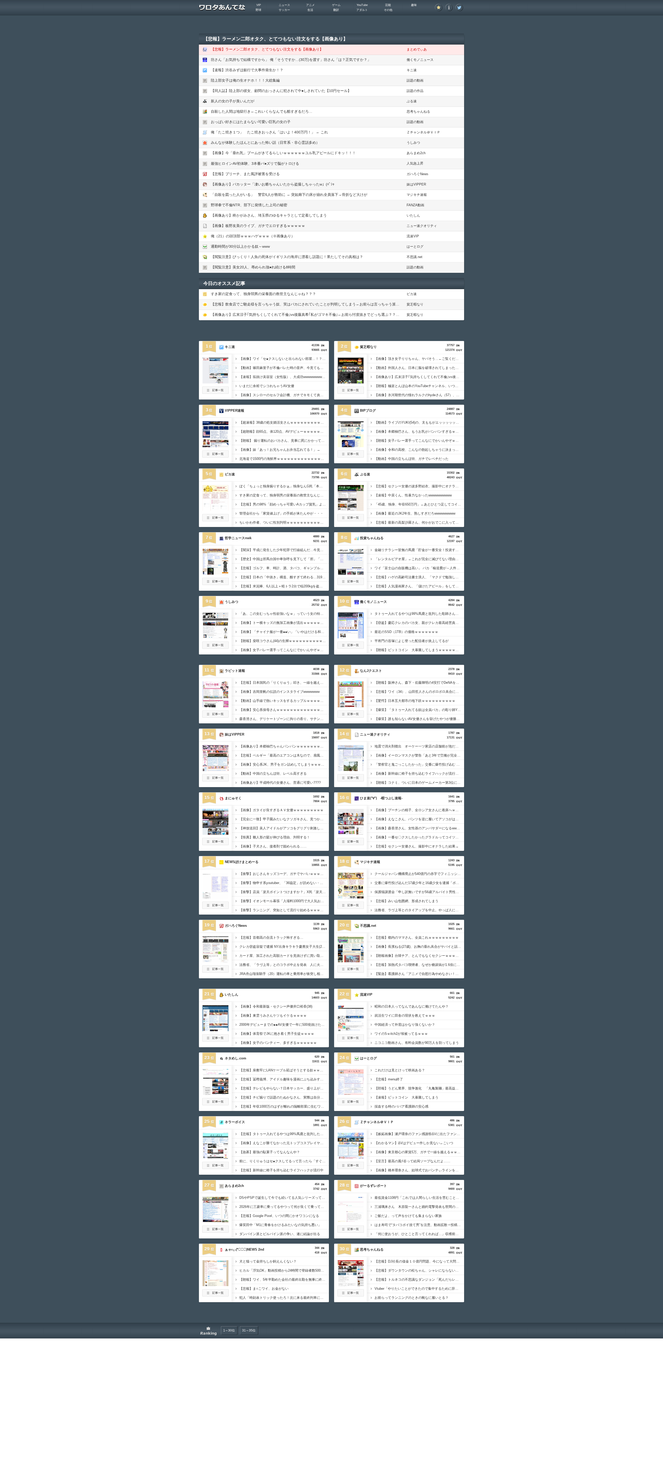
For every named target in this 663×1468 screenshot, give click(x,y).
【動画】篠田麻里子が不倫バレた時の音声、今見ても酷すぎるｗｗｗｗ (284, 368)
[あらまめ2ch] (215, 1221)
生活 (310, 9)
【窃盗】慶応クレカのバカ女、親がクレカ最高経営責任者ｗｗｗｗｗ (419, 623)
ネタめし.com (235, 1058)
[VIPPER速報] (215, 445)
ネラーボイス (235, 1122)
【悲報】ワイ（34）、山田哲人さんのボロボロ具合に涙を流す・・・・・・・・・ (419, 692)
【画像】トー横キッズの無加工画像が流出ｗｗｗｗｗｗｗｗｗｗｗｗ (284, 623)
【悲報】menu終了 (388, 1079)
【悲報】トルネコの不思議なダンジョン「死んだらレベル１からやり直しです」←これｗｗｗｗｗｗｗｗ (419, 1279)
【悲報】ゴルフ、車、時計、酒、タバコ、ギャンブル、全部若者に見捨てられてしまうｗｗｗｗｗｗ (284, 568)
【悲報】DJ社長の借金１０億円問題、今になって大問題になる (419, 1261)
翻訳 (336, 9)
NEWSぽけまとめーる (241, 862)
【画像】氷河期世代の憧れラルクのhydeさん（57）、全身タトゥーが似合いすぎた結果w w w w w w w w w (419, 395)
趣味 (414, 4)
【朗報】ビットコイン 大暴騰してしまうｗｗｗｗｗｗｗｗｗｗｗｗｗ (419, 650)
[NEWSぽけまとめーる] (215, 897)
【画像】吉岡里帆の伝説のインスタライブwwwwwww (279, 692)
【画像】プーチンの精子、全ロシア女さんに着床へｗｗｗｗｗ (419, 810)
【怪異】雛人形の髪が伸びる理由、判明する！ (274, 837)
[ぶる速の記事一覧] (350, 520)
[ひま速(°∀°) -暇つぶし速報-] (351, 833)
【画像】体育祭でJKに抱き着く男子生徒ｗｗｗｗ (276, 1034)
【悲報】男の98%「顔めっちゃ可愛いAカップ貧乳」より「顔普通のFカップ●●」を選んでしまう (284, 504)
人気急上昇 (415, 163)
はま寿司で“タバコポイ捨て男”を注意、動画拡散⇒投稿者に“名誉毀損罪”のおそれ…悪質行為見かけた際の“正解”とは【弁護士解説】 (419, 1225)
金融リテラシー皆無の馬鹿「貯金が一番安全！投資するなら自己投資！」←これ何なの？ (419, 550)
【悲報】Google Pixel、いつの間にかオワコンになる (279, 1216)
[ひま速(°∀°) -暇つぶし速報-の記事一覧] (350, 843)
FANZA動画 (415, 205)
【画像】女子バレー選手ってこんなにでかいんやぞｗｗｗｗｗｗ (284, 650)
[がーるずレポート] (351, 1221)
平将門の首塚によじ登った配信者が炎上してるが (411, 641)
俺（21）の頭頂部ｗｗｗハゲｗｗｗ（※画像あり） (253, 236)
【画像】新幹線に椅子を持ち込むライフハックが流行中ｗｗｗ (419, 773)
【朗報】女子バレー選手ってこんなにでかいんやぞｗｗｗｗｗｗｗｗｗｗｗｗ (419, 441)
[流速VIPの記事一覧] (350, 1040)
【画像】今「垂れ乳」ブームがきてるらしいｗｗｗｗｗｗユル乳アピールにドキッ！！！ (283, 153)
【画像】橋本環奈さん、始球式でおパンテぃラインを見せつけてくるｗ (419, 1170)
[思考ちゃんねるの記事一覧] (350, 1295)
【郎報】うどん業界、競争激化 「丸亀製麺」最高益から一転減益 (419, 1088)
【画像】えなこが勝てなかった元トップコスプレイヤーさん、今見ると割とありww (284, 1143)
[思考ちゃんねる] (351, 1284)
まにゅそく (233, 798)
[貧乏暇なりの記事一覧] (350, 392)
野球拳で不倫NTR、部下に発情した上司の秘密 (249, 205)
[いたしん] (215, 1029)
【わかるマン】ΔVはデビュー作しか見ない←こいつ (413, 1143)
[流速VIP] (351, 1029)
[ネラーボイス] (215, 1157)
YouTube (362, 4)
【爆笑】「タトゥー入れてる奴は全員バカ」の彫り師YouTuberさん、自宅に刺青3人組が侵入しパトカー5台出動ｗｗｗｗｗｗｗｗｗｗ (419, 710)
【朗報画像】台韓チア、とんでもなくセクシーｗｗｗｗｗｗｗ (419, 956)
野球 (258, 9)
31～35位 (249, 1330)
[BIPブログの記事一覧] (350, 456)
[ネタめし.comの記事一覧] (215, 1104)
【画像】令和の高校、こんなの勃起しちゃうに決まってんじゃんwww (419, 450)
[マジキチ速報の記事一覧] (350, 907)
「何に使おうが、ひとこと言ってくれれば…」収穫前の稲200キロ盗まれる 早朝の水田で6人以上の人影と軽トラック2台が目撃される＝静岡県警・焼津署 (419, 1234)
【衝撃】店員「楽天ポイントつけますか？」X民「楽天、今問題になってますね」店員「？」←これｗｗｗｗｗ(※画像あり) (284, 892)
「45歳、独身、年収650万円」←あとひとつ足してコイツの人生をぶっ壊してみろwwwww (419, 504)
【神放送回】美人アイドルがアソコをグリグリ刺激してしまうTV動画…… (284, 828)
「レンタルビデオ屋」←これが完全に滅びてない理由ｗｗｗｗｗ (419, 559)
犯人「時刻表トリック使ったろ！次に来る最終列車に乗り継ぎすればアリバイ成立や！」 (284, 1298)
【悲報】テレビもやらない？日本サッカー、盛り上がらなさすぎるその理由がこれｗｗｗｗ (284, 1088)
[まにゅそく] (215, 833)
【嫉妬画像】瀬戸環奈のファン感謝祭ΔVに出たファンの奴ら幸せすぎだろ (419, 1134)
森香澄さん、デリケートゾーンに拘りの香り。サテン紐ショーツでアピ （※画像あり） (284, 719)
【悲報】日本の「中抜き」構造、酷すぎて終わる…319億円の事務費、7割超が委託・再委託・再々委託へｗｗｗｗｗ (284, 577)
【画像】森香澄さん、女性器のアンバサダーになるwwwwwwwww (419, 828)
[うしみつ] (215, 637)
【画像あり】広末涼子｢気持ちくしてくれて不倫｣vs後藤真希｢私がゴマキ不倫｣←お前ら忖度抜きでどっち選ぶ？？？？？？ (310, 314)
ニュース (284, 4)
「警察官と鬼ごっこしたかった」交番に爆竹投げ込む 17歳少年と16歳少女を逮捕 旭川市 (419, 764)
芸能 (388, 4)
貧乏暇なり (415, 304)
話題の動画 (415, 80)
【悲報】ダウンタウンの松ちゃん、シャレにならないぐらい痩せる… (419, 1270)
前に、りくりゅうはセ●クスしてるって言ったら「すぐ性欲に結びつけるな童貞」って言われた (284, 1161)
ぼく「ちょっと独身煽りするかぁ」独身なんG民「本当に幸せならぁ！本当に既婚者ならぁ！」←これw (284, 486)
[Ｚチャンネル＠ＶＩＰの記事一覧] (350, 1167)
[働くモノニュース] (351, 637)
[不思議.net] (351, 961)
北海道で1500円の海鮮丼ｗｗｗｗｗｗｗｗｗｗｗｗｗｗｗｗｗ (284, 459)
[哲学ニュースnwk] (215, 573)
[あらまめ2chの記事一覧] (215, 1231)
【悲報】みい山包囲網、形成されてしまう (406, 901)
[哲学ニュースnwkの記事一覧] (215, 583)
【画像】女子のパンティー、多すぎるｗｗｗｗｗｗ (278, 1043)
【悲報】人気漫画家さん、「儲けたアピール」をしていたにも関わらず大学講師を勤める (419, 586)
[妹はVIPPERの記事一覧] (215, 780)
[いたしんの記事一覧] (215, 1040)
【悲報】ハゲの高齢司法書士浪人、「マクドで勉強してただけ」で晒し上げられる (419, 577)
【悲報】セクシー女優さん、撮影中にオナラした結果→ (416, 846)
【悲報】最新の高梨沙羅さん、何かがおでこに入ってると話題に (419, 522)
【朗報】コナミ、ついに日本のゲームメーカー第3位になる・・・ (419, 783)
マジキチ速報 (417, 195)
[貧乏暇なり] (351, 382)
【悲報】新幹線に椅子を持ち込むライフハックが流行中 (281, 1170)
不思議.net (414, 257)
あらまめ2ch (416, 153)
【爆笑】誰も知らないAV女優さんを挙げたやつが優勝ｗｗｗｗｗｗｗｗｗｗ (419, 719)
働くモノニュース (420, 60)
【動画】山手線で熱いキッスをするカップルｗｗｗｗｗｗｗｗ (284, 701)
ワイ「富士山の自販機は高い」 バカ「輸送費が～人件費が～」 (419, 568)
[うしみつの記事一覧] (215, 647)
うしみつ (413, 143)
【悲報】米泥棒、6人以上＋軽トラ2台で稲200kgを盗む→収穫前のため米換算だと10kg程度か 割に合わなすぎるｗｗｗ (284, 586)
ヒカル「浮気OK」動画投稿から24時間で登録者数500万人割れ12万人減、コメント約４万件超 (284, 1270)
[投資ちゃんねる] (351, 573)
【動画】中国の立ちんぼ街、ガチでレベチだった (411, 459)
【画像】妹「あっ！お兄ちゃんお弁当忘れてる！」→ (279, 450)
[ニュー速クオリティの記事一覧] (350, 780)
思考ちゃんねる (418, 111)
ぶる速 (412, 101)
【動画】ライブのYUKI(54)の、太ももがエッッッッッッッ (418, 422)
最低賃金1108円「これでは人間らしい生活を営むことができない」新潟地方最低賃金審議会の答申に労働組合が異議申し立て (419, 1198)
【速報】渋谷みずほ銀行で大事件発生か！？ (247, 70)
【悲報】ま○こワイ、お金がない (264, 1289)
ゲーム (336, 4)
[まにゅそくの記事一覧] (215, 843)
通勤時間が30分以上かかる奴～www (240, 246)
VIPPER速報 (234, 410)
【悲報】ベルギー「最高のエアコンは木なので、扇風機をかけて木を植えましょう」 (284, 755)
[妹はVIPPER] (215, 769)
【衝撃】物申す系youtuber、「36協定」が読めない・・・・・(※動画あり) (284, 883)
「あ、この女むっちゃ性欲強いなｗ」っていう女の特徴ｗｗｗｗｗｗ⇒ (284, 614)
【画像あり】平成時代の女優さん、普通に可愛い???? (280, 783)
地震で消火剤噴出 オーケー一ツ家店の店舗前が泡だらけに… (419, 746)
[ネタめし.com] (215, 1093)
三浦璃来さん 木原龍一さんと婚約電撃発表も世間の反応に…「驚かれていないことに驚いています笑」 (419, 1207)
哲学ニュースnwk (238, 538)
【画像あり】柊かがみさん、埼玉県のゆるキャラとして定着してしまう (269, 215)
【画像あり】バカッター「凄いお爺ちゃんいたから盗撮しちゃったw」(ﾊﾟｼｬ (272, 184)
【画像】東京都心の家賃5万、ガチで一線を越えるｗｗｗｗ (419, 1152)
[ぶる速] (351, 509)
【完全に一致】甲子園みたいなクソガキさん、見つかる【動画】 (284, 819)
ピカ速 (412, 294)
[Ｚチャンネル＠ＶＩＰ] (351, 1157)
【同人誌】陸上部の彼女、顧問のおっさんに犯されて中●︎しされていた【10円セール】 (281, 91)
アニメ (310, 4)
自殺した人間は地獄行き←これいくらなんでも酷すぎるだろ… (261, 111)
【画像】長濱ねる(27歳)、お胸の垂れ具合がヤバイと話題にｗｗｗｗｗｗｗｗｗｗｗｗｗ (419, 947)
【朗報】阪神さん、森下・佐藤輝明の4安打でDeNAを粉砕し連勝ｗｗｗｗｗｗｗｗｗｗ (419, 683)
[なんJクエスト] (351, 706)
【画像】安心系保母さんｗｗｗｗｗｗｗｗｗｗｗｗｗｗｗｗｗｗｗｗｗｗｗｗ (284, 710)
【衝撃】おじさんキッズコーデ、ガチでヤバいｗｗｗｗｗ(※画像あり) (284, 874)
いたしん (413, 215)
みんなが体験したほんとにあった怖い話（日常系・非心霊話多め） (265, 142)
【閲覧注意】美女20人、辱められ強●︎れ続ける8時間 (253, 267)
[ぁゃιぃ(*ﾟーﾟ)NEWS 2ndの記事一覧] (215, 1295)
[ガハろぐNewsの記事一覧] (215, 971)
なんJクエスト (371, 670)
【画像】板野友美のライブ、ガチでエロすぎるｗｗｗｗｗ (258, 226)
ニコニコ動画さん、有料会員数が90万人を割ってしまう (416, 1043)
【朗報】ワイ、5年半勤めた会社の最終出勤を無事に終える (284, 1279)
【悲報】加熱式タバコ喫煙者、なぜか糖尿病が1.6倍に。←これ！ (419, 965)
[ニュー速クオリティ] (351, 769)
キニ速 (412, 70)
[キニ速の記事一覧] (215, 392)
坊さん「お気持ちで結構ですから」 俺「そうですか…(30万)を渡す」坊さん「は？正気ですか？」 (291, 60)
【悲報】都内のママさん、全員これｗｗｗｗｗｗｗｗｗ (416, 937)
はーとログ (415, 246)
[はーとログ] (351, 1093)
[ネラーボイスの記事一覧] (215, 1167)
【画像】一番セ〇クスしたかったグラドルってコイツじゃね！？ (419, 837)
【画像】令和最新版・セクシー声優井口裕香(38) (275, 1006)
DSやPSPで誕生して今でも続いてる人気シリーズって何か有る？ (284, 1198)
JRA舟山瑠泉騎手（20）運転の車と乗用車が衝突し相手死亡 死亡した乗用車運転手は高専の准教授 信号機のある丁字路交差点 (284, 974)
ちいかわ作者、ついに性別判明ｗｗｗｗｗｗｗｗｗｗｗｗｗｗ (284, 522)
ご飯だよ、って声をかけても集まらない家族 (408, 1216)
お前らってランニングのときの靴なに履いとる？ (411, 1298)
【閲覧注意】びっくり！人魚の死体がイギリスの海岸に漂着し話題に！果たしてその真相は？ (287, 257)
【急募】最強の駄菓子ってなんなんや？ (269, 1152)
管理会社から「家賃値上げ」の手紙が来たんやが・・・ (281, 513)
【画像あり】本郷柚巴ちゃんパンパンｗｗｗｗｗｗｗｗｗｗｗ (284, 746)
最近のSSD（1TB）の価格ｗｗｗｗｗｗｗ (406, 632)
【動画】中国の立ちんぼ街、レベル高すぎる (273, 773)
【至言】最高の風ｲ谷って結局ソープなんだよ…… (412, 1161)
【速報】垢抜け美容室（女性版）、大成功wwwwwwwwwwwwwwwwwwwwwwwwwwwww (284, 377)
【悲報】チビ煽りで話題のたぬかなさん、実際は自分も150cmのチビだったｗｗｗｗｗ (284, 1097)
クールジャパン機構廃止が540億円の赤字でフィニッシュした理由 (419, 874)
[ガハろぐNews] (215, 961)
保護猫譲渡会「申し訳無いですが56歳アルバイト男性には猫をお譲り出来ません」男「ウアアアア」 (419, 892)
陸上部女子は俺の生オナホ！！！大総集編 (245, 80)
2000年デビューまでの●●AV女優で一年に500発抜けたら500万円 (284, 1025)
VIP (258, 4)
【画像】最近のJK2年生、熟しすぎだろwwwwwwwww (414, 513)
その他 (388, 9)
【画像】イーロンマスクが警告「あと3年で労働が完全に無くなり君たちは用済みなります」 (419, 755)
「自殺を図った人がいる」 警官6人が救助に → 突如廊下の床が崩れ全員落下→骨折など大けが (289, 195)
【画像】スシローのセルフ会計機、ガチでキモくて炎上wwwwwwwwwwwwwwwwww (284, 395)
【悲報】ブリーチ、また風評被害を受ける (245, 174)
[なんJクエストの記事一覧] (350, 716)
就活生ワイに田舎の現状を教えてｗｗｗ (404, 1015)
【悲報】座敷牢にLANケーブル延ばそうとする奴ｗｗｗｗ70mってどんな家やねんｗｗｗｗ (284, 1070)
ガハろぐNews (417, 174)
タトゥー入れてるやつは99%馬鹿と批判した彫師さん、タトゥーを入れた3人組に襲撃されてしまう (419, 614)
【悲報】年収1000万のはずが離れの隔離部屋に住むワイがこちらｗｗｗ (284, 1106)
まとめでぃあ (417, 49)
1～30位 (229, 1330)
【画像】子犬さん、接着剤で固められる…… (273, 846)
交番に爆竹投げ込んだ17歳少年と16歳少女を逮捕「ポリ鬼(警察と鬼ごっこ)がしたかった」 (419, 883)
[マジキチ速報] (351, 897)
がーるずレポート (373, 1185)
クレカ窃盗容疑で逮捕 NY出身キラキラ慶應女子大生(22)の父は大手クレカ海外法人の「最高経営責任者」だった (284, 947)
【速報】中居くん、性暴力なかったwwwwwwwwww (413, 495)
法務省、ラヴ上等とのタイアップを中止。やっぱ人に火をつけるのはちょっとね (419, 910)
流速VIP (413, 236)
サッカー (284, 9)
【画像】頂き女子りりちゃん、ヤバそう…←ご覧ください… (419, 359)
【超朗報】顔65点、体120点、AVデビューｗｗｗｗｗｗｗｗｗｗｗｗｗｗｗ (284, 431)
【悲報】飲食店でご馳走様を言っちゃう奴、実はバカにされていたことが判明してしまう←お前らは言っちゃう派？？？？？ (312, 304)
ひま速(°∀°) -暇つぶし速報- (381, 798)
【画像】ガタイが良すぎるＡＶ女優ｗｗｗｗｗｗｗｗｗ (281, 810)
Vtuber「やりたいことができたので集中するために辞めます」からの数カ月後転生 (419, 1289)
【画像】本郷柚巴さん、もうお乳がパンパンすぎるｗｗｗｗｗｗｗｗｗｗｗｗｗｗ (419, 431)
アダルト (362, 9)
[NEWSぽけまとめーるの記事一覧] (215, 907)
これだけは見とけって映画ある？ (399, 1070)
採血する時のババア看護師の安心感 (401, 1106)
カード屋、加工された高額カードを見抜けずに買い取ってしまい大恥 (284, 956)
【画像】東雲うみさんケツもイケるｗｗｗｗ (273, 1015)
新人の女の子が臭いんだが (232, 101)
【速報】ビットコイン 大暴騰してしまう (406, 1097)
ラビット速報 (235, 670)
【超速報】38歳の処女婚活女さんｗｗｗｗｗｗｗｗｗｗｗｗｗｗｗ (284, 422)
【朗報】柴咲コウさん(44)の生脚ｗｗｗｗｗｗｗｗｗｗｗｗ (284, 641)
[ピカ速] (215, 509)
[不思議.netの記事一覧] (350, 971)
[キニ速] (215, 382)
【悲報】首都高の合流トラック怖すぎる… (271, 937)
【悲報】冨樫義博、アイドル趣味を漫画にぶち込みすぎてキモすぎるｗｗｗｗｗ (284, 1079)
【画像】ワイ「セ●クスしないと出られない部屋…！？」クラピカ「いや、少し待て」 (284, 359)
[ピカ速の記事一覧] (215, 520)
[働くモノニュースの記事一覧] (350, 647)
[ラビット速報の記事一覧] (215, 716)
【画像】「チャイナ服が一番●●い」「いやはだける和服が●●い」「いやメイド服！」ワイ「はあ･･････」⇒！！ (284, 632)
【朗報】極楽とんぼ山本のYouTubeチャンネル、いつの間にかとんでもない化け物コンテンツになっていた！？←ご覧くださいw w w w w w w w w (419, 386)
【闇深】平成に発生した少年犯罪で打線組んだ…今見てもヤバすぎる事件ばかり (284, 550)
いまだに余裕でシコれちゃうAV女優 (266, 386)
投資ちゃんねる (372, 538)
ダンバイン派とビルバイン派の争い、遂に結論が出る (279, 1234)
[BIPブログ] (351, 445)
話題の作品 (415, 91)
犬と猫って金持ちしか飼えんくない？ (268, 1261)
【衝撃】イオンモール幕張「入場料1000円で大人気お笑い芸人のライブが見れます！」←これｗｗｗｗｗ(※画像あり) (284, 901)
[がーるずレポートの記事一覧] (350, 1231)
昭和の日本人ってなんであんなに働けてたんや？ (411, 1006)
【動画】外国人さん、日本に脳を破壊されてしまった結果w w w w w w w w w (419, 368)
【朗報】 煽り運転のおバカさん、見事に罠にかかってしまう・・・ (284, 441)
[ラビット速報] (215, 706)
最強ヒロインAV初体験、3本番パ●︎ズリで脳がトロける (255, 163)
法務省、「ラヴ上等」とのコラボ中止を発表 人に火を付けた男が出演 (284, 965)
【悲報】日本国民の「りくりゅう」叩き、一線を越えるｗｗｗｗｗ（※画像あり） (284, 683)
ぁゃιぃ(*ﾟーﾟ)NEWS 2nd (244, 1249)
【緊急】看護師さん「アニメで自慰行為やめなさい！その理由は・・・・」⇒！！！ (419, 974)
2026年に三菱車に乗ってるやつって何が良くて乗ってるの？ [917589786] (284, 1207)
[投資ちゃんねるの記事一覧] (350, 583)
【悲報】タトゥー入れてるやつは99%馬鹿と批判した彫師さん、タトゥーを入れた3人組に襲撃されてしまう (284, 1134)
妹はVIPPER (416, 184)
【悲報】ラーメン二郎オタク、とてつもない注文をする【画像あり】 (267, 49)
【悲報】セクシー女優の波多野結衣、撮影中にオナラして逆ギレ (419, 486)
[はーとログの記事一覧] (350, 1104)
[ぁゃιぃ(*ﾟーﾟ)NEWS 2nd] (215, 1284)
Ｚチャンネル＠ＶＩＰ (423, 132)
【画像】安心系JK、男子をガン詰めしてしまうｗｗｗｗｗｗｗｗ (284, 764)
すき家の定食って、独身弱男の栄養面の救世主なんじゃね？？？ (263, 294)
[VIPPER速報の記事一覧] (215, 456)
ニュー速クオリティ (422, 226)
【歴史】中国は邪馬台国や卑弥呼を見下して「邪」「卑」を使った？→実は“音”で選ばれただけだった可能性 (284, 559)
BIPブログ (368, 410)
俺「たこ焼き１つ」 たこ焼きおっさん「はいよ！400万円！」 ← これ (269, 132)
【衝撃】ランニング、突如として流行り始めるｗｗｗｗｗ (283, 910)
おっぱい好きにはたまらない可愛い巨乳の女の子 (251, 122)
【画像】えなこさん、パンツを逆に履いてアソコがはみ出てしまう (419, 819)
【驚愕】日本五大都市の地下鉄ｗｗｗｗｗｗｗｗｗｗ (414, 701)
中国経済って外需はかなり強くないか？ (404, 1025)
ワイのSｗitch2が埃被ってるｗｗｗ (401, 1034)
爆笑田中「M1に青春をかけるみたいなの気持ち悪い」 (280, 1225)
